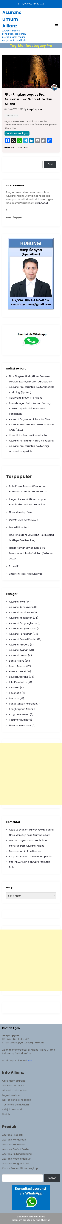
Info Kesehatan (18, 682)
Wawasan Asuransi (20, 725)
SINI (30, 1060)
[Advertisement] (31, 774)
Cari (50, 164)
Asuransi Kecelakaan (21, 607)
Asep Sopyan (17, 829)
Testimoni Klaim (18, 720)
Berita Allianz (16, 660)
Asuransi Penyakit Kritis (22, 628)
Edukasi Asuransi (18, 677)
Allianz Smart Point (13, 1085)
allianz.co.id (41, 203)
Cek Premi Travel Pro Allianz (25, 397)
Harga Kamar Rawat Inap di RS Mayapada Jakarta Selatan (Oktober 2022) (31, 553)
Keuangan (15, 693)
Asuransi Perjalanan (20, 634)
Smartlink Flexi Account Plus (25, 574)
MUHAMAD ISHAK (19, 862)
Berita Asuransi (18, 666)
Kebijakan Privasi (12, 1109)
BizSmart (17, 1219)
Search (52, 1178)
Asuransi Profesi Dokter (23, 639)
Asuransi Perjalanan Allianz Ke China (30, 419)
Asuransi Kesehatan (20, 618)
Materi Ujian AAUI (19, 527)
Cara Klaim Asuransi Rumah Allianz (29, 435)
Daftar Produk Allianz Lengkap (20, 1168)
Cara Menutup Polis (20, 512)
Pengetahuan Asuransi (22, 703)
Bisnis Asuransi (17, 671)
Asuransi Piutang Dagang (17, 1154)
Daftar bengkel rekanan (16, 1100)
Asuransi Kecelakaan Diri (16, 1158)
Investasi (14, 687)
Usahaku (37, 851)
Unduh (6, 1114)
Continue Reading (15, 133)
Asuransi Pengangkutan (23, 623)
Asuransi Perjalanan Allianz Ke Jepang (31, 440)
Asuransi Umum (18, 655)
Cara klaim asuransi (13, 1080)
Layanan (14, 698)
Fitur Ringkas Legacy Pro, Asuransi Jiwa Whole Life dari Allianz (28, 99)
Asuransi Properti (19, 644)
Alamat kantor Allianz (15, 1090)
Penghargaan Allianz (21, 709)
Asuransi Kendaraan (21, 612)
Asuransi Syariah (18, 650)
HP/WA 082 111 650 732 (32, 3)
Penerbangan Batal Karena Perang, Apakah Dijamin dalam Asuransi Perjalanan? (30, 408)
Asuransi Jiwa (11, 116)
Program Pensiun (19, 714)
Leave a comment (17, 147)
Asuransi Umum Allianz (12, 19)
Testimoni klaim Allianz (15, 1104)
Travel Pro (15, 566)
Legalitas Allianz (11, 1095)
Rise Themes (43, 1219)
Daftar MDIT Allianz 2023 (23, 519)
